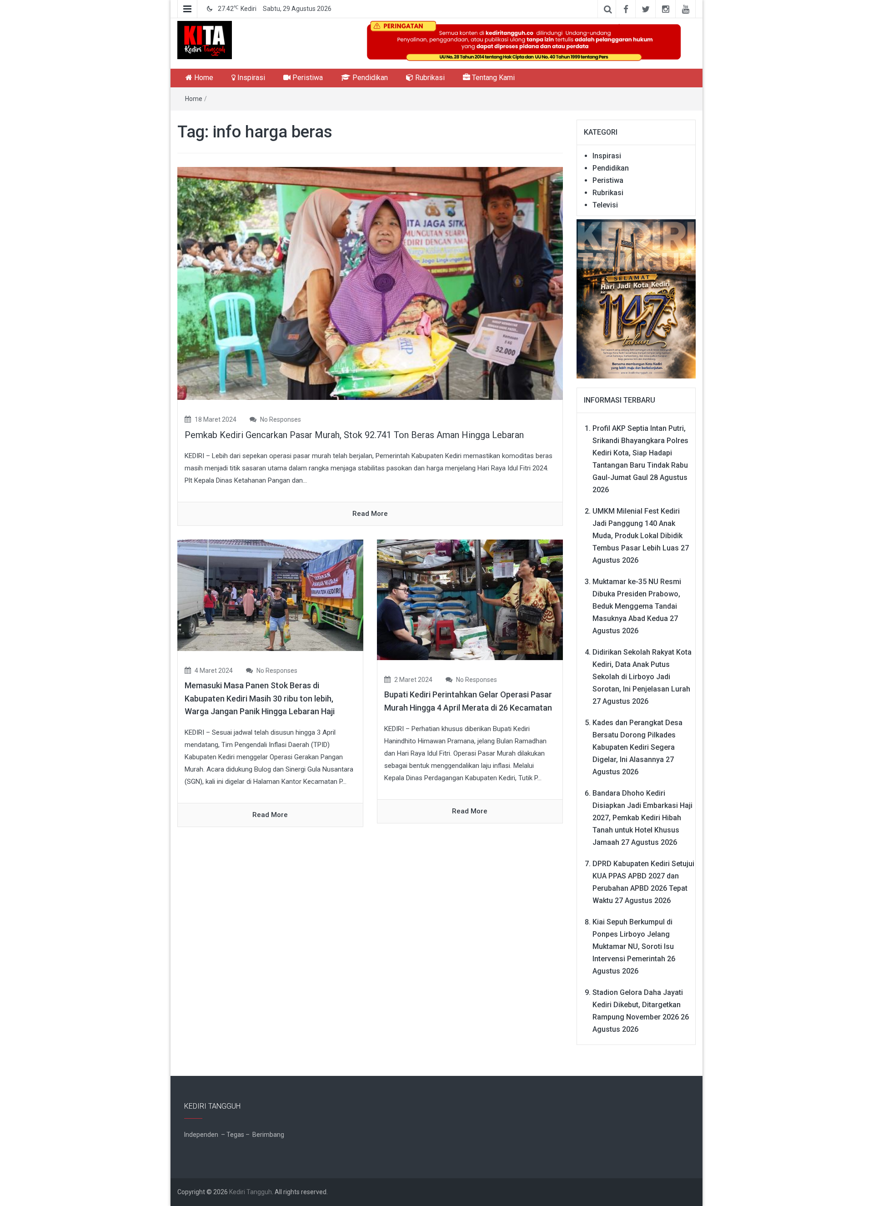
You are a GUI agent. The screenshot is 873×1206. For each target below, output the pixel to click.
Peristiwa (307, 77)
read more (370, 514)
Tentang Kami (492, 77)
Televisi (605, 205)
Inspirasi (250, 77)
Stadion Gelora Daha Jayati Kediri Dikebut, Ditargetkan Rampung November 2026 (637, 1004)
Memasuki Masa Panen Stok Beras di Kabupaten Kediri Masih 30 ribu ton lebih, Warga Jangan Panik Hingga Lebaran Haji (261, 699)
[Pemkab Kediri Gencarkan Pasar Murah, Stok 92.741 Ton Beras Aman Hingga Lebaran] (370, 283)
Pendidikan (369, 77)
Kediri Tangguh (250, 1192)
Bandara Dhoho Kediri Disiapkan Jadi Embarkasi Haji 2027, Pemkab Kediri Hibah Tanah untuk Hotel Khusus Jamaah (642, 818)
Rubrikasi (429, 77)
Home (202, 77)
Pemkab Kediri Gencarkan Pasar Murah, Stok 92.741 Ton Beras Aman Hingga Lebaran (354, 434)
